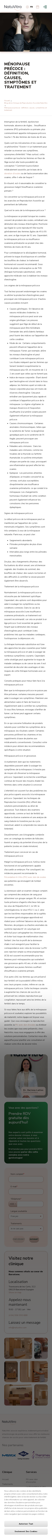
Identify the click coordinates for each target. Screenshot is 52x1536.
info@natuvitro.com (18, 1327)
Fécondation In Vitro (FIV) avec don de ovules (25, 877)
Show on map (15, 1292)
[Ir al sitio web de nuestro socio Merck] (9, 1455)
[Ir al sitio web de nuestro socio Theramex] (40, 1455)
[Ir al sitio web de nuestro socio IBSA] (23, 1455)
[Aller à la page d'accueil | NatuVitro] (13, 8)
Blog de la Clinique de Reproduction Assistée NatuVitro (25, 103)
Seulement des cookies (26, 1531)
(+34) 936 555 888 (18, 1315)
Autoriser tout (26, 1524)
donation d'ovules (12, 173)
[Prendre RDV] (37, 6)
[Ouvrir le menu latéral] (45, 6)
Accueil (7, 100)
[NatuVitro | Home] (9, 1423)
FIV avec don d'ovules (25, 1024)
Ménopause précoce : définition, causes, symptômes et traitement (25, 109)
